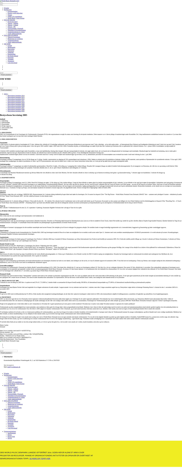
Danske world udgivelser (15, 13)
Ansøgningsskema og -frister (16, 32)
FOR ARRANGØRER (11, 35)
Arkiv (6, 94)
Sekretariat (11, 51)
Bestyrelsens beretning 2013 (16, 97)
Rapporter (11, 57)
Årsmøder (11, 59)
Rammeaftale (11, 54)
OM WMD (7, 44)
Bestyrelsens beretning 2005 (16, 111)
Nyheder (6, 8)
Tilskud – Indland (13, 23)
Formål (10, 45)
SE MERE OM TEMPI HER (39, 458)
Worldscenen (8, 10)
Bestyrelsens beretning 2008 (16, 106)
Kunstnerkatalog (12, 11)
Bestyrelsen (11, 49)
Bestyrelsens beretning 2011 (16, 101)
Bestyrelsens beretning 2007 (16, 107)
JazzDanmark (12, 433)
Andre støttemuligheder (15, 33)
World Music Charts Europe (16, 18)
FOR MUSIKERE (9, 20)
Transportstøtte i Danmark (15, 28)
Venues (10, 15)
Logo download (12, 63)
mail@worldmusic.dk (13, 367)
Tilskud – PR (11, 27)
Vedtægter (11, 52)
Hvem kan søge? (13, 22)
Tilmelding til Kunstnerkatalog (17, 30)
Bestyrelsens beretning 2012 (16, 99)
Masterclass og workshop (15, 39)
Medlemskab (11, 47)
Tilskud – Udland (13, 25)
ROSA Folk (11, 436)
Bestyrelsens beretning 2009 (16, 104)
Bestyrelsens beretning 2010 (16, 102)
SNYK (10, 438)
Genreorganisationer (10, 431)
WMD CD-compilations (15, 16)
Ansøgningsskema (13, 40)
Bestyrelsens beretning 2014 (16, 95)
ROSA (10, 435)
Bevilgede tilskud (13, 56)
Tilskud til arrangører (14, 37)
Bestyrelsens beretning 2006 (16, 109)
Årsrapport (11, 61)
